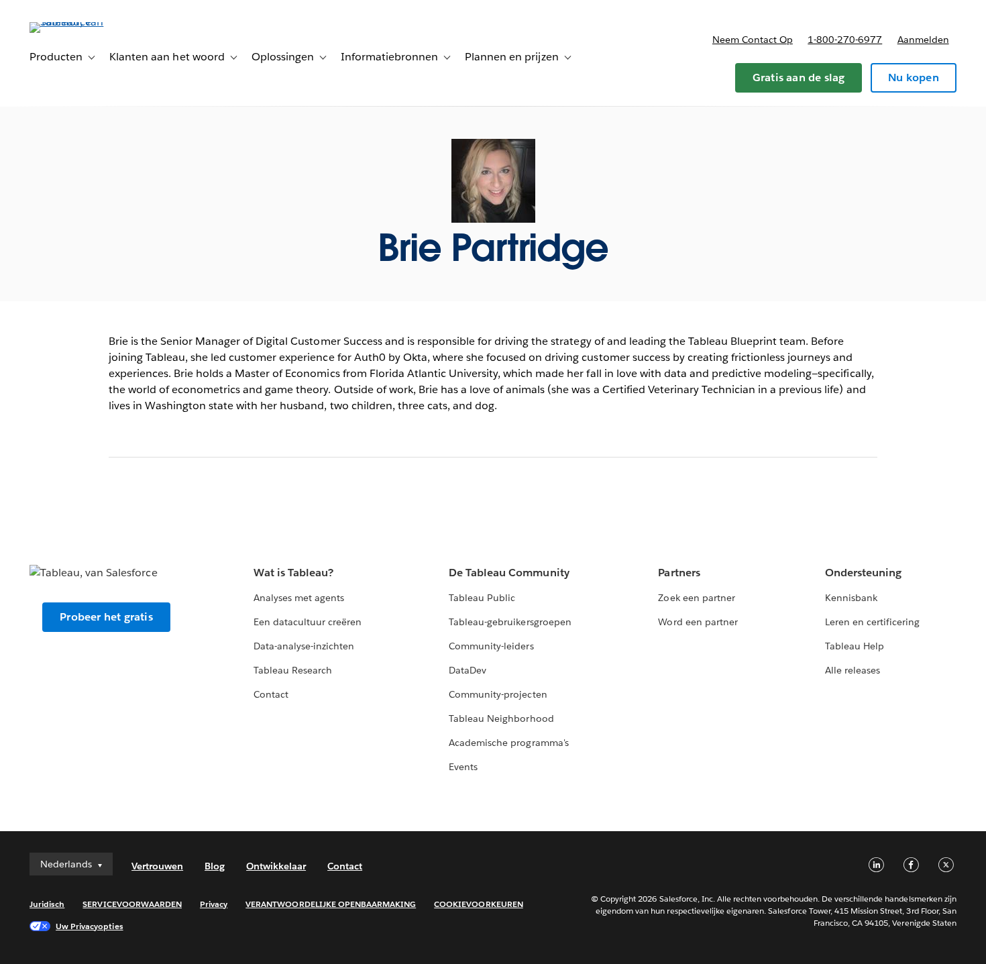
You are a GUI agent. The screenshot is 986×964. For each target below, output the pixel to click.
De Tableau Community (509, 573)
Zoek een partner (696, 598)
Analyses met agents (299, 598)
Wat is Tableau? (293, 573)
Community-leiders (491, 646)
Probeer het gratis (106, 617)
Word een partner (697, 622)
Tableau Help (854, 646)
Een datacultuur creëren (308, 622)
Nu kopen (913, 77)
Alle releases (852, 670)
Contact (271, 694)
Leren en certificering (872, 622)
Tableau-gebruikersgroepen (510, 622)
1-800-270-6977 (845, 40)
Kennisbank (851, 598)
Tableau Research (293, 670)
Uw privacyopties (89, 926)
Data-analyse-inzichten (304, 646)
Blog (215, 866)
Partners (679, 573)
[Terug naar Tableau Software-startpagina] (80, 22)
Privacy (213, 904)
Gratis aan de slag (799, 77)
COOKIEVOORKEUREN (478, 904)
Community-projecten (498, 694)
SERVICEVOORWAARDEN (132, 904)
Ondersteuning (863, 573)
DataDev (467, 670)
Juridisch (47, 904)
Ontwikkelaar (276, 866)
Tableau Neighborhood (501, 718)
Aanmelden (923, 40)
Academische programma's (508, 743)
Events (463, 767)
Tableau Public (482, 598)
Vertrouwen (157, 866)
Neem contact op (752, 40)
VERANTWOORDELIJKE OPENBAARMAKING (330, 904)
